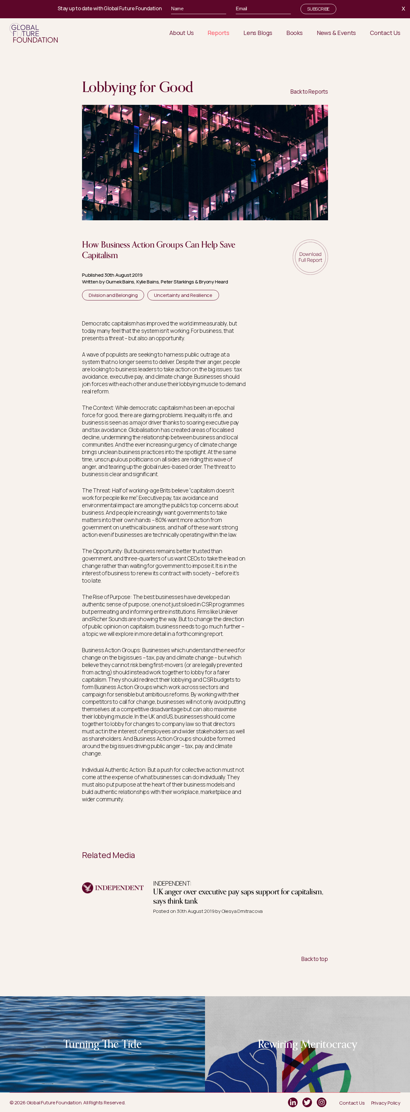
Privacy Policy (385, 1102)
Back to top (314, 959)
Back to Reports (309, 91)
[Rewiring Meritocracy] (307, 1000)
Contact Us (352, 1102)
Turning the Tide (102, 1044)
